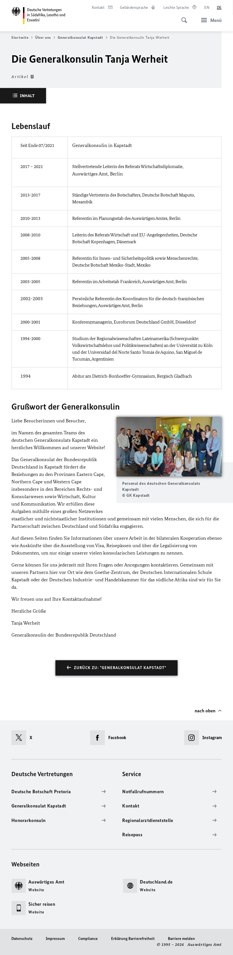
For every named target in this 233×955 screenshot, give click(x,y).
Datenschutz (21, 938)
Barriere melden (181, 938)
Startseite (19, 37)
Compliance (88, 938)
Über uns (43, 37)
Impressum (55, 938)
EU (142, 235)
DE (219, 7)
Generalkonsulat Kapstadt (80, 37)
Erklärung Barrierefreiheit (133, 938)
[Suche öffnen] (182, 17)
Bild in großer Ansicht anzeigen (169, 447)
